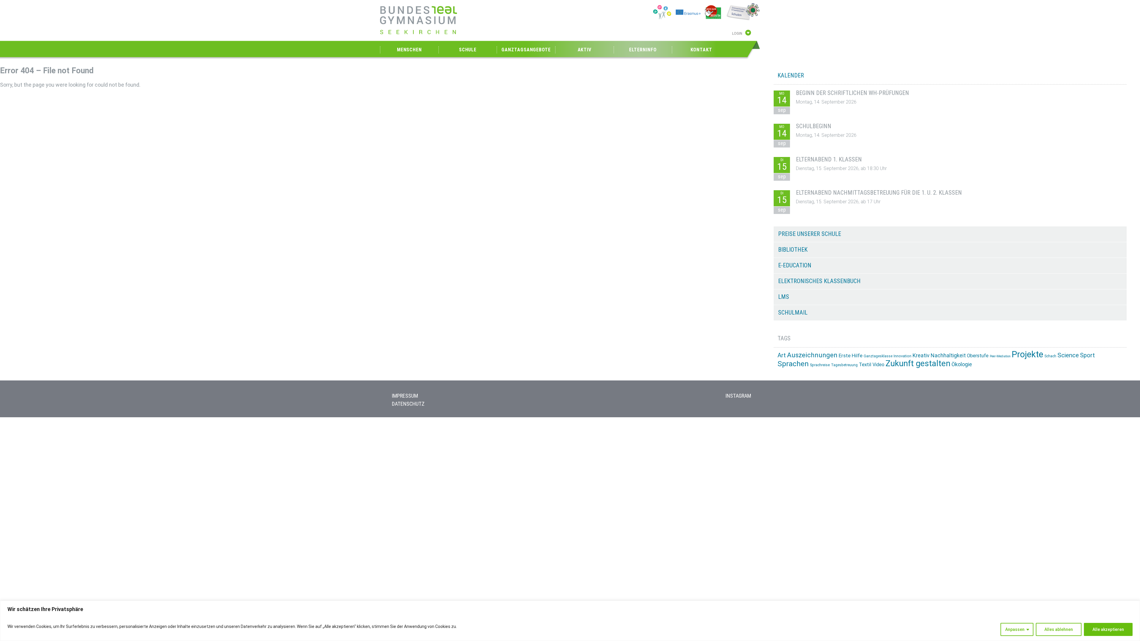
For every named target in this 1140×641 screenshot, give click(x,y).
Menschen (409, 50)
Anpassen (1015, 629)
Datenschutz (408, 404)
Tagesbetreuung (844, 365)
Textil (865, 364)
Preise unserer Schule (809, 233)
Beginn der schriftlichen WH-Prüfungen (852, 92)
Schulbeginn (813, 126)
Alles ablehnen (1058, 629)
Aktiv (585, 50)
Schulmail (793, 312)
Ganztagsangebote (525, 50)
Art (782, 355)
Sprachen (793, 363)
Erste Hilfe (850, 355)
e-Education (794, 265)
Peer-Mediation (1000, 356)
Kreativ (921, 355)
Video (878, 364)
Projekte (1027, 354)
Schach (1050, 356)
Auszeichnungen (812, 355)
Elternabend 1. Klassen (829, 159)
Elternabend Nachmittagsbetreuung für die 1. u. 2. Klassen (879, 192)
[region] (570, 621)
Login (737, 33)
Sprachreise (820, 365)
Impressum (405, 396)
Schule (467, 50)
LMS (783, 296)
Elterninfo (642, 50)
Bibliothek (793, 249)
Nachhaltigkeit (948, 355)
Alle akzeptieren (1108, 629)
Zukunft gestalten (918, 363)
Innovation (902, 356)
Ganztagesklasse (878, 356)
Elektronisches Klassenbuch (819, 281)
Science (1068, 355)
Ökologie (961, 364)
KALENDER (791, 75)
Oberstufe (978, 355)
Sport (1087, 355)
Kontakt (701, 50)
